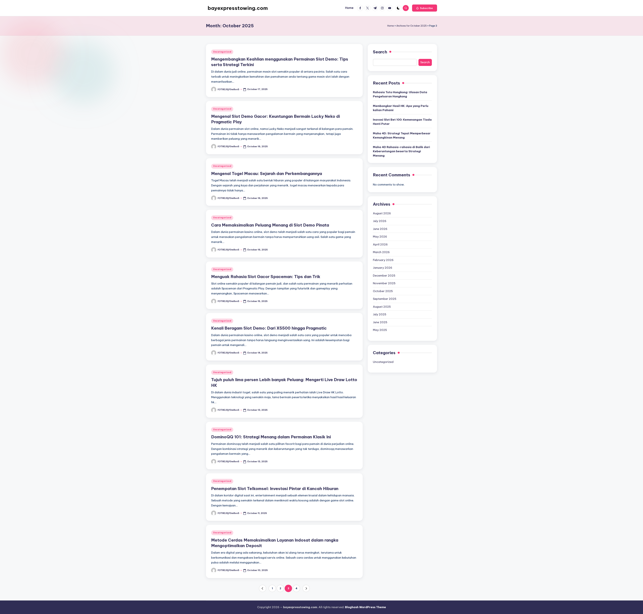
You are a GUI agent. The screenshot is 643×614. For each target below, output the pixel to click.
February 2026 (383, 260)
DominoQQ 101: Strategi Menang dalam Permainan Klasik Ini (271, 436)
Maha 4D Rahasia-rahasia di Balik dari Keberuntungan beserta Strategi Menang (401, 151)
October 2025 (383, 291)
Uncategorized (222, 52)
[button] (424, 8)
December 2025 (384, 275)
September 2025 (384, 299)
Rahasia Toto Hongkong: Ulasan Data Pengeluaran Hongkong (400, 94)
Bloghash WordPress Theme (365, 607)
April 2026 (380, 244)
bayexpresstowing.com (238, 8)
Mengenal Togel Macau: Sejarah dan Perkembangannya (266, 173)
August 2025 (382, 307)
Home (390, 25)
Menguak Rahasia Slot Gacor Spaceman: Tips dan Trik (265, 276)
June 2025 (380, 322)
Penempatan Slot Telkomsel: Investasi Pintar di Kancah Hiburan (274, 488)
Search (380, 51)
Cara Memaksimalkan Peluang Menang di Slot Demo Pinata (270, 225)
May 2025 (380, 330)
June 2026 (380, 229)
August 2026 (382, 213)
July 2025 (379, 314)
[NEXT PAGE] (306, 588)
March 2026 (381, 252)
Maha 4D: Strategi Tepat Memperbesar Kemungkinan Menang (402, 135)
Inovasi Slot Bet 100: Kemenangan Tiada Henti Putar (402, 122)
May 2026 (380, 236)
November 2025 (384, 283)
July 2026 (379, 221)
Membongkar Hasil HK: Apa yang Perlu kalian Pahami (400, 108)
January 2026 (382, 268)
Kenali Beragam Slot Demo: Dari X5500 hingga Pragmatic (269, 328)
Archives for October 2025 (411, 25)
